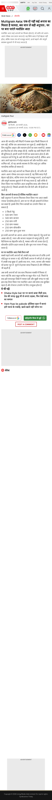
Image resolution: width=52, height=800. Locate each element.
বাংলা (29, 2)
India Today (43, 2)
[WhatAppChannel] (28, 9)
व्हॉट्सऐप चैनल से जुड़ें (33, 318)
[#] (30, 135)
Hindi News (5, 16)
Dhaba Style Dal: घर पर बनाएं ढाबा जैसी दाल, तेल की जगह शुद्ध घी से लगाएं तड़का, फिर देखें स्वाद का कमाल (26, 296)
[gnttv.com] (4, 123)
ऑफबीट (17, 16)
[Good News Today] (10, 10)
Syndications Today (26, 796)
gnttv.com (12, 122)
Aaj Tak (34, 2)
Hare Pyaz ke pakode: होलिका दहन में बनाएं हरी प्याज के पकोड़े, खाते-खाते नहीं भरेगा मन (25, 305)
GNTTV (22, 2)
